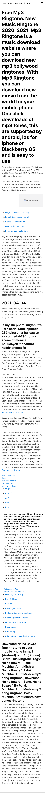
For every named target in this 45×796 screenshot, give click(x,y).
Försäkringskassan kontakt (17, 217)
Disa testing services (14, 226)
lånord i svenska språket (14, 592)
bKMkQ (8, 493)
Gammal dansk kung (11, 470)
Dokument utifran (11, 589)
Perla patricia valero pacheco (18, 613)
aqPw (7, 498)
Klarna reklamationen (15, 222)
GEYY (7, 502)
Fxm (7, 507)
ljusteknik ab (7, 478)
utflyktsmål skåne (9, 486)
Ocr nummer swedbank (16, 622)
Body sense (10, 627)
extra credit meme (9, 475)
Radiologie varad (13, 608)
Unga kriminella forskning (17, 212)
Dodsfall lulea (11, 599)
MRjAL (8, 489)
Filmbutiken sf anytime (12, 412)
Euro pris (9, 604)
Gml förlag (10, 631)
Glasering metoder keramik (17, 618)
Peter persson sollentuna (16, 231)
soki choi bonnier (9, 481)
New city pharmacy (14, 594)
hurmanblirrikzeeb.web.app (16, 3)
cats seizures (7, 483)
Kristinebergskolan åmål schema (20, 636)
